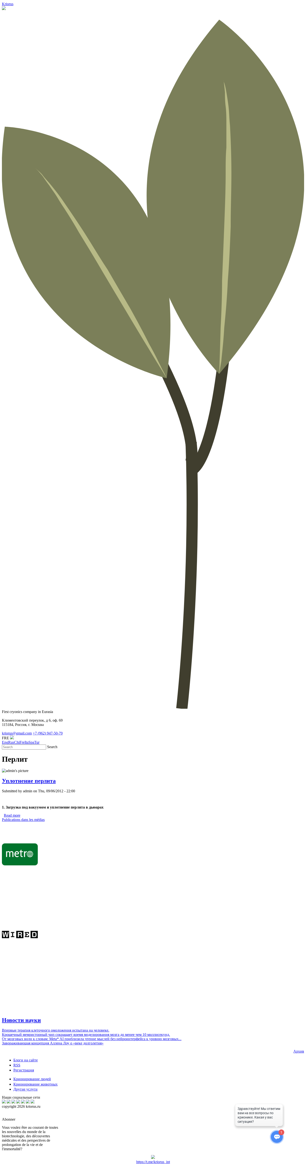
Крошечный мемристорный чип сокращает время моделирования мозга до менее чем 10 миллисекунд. (86, 1035)
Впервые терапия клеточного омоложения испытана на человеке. (55, 1030)
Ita (26, 742)
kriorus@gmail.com (17, 733)
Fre (22, 742)
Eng (5, 742)
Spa (31, 742)
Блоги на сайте (25, 1060)
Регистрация (23, 1070)
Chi (17, 742)
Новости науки (21, 1020)
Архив (298, 1051)
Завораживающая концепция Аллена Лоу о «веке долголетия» (53, 1043)
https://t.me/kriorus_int (153, 1162)
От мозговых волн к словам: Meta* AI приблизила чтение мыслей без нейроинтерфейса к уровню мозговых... (91, 1039)
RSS (16, 1065)
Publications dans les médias (23, 820)
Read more (12, 815)
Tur (36, 742)
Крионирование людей (32, 1079)
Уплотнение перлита (29, 781)
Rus (11, 742)
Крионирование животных (35, 1084)
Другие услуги (25, 1089)
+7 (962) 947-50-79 (48, 733)
